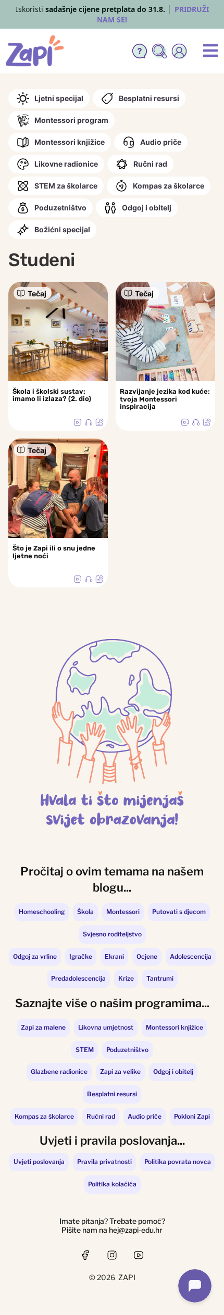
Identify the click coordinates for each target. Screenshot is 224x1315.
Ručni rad (150, 163)
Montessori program (71, 120)
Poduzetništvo (60, 207)
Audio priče (160, 141)
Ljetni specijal (58, 98)
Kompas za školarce (168, 185)
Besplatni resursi (149, 98)
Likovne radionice (66, 163)
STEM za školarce (65, 185)
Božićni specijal (62, 229)
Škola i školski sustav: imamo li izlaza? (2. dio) (52, 395)
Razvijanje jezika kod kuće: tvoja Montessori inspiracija (165, 399)
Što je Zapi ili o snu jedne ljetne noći (54, 552)
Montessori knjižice (69, 141)
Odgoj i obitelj (146, 207)
